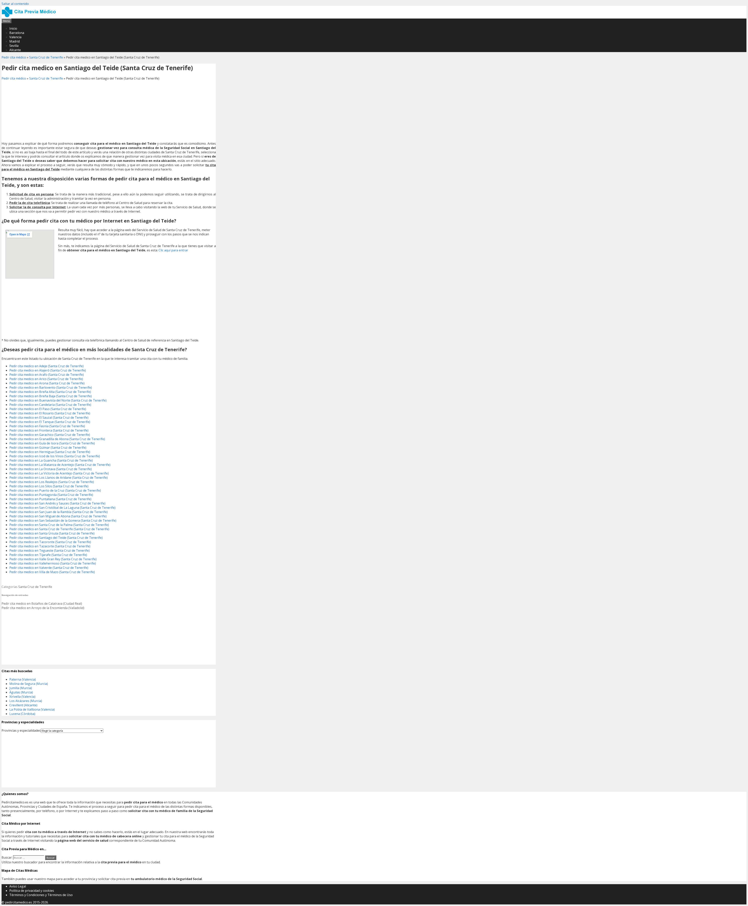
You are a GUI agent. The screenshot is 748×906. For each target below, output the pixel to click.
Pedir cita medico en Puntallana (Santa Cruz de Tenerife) (50, 499)
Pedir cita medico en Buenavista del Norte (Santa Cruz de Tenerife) (58, 400)
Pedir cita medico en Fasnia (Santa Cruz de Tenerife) (47, 426)
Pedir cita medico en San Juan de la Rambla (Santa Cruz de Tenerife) (58, 512)
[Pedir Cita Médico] (30, 16)
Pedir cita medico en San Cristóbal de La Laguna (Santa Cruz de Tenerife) (62, 507)
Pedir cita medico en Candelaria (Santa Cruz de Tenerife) (50, 404)
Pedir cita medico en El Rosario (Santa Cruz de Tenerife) (49, 413)
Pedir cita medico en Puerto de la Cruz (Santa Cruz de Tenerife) (55, 490)
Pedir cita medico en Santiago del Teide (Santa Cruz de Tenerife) (56, 537)
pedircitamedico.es (18, 902)
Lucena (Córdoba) (22, 714)
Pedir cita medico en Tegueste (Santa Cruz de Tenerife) (49, 550)
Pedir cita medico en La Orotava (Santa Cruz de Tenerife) (50, 469)
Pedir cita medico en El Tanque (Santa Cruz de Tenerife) (49, 422)
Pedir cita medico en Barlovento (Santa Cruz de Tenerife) (50, 387)
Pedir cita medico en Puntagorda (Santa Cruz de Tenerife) (51, 495)
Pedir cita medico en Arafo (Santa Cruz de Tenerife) (46, 374)
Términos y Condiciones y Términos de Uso (41, 895)
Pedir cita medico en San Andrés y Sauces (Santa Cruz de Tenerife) (57, 503)
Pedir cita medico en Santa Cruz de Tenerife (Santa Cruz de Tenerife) (59, 529)
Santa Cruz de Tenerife (46, 57)
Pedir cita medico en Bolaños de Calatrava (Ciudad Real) (42, 603)
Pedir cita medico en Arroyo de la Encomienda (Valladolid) (43, 608)
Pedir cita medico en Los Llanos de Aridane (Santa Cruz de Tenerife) (58, 477)
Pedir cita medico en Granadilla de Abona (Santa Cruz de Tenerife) (57, 439)
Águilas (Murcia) (21, 692)
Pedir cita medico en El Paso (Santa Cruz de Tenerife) (47, 409)
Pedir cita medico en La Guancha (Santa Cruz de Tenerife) (51, 460)
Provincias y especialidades (21, 730)
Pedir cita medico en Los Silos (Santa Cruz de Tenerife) (48, 486)
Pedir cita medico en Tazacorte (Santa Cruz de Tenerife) (49, 546)
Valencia (15, 37)
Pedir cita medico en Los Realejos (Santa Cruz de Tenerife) (51, 482)
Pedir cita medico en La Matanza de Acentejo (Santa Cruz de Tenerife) (59, 465)
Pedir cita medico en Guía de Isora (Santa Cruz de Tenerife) (52, 443)
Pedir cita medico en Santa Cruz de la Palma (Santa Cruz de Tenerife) (59, 525)
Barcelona (16, 33)
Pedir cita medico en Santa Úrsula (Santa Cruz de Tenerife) (51, 533)
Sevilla (14, 45)
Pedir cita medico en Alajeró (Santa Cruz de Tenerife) (47, 370)
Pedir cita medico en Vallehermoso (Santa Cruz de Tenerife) (52, 563)
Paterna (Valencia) (22, 679)
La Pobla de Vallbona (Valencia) (32, 709)
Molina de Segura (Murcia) (28, 684)
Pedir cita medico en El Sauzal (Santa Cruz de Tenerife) (48, 417)
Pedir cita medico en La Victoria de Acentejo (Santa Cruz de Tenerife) (59, 473)
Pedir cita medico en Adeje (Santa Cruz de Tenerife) (46, 366)
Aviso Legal (17, 886)
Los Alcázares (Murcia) (25, 701)
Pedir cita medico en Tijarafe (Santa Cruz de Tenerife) (48, 555)
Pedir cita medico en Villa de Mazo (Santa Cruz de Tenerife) (52, 572)
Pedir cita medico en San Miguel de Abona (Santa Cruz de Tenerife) (58, 516)
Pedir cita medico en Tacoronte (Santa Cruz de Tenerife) (50, 542)
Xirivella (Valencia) (22, 696)
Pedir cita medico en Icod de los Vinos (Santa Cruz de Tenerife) (54, 456)
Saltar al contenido (15, 4)
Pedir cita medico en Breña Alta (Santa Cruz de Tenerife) (50, 392)
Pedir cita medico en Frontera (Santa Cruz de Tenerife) (48, 430)
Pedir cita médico (14, 57)
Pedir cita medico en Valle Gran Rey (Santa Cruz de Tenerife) (53, 559)
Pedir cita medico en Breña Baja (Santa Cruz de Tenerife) (50, 396)
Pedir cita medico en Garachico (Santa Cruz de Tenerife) (49, 435)
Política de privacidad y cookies (31, 890)
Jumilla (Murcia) (20, 688)
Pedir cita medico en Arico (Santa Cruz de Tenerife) (46, 379)
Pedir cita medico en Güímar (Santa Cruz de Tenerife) (47, 447)
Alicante (15, 50)
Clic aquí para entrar (173, 250)
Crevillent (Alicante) (23, 705)
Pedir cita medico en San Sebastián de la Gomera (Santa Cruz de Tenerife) (62, 520)
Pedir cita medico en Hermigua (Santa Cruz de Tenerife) (49, 452)
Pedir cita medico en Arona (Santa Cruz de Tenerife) (47, 383)
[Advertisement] (109, 111)
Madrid (14, 41)
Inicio (13, 28)
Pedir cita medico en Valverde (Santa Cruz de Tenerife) (48, 568)
